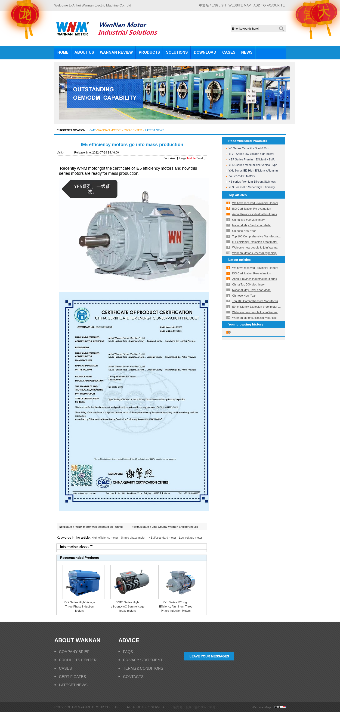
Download (205, 52)
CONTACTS (133, 677)
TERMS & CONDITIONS (143, 668)
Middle (191, 158)
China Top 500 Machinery (248, 219)
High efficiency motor (105, 537)
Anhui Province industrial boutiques (254, 214)
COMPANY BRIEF (74, 652)
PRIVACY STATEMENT (143, 660)
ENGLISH (219, 5)
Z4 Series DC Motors (242, 176)
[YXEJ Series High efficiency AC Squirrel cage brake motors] (131, 598)
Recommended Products (247, 141)
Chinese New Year (244, 231)
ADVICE (128, 640)
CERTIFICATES (72, 677)
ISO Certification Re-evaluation (251, 208)
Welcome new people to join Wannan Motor (259, 247)
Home (62, 52)
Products (149, 52)
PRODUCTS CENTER (78, 660)
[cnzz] (278, 707)
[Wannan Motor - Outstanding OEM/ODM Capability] (174, 123)
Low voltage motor (190, 537)
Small (200, 158)
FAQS (128, 652)
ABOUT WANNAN (77, 640)
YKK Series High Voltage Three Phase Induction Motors (79, 606)
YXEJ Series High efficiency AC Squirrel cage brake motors (128, 606)
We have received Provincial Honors (255, 203)
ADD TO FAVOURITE (269, 5)
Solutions (177, 52)
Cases (228, 52)
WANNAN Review (116, 52)
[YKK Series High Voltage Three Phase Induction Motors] (83, 598)
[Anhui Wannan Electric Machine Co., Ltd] (72, 34)
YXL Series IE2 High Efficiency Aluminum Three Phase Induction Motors (175, 606)
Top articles (237, 195)
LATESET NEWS (73, 685)
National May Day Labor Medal (251, 225)
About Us (84, 52)
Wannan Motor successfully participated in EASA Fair (265, 253)
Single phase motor (133, 537)
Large (182, 158)
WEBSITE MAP (240, 5)
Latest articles (239, 259)
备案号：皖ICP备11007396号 (194, 707)
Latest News (154, 130)
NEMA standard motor (162, 537)
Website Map (261, 707)
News (247, 52)
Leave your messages (209, 656)
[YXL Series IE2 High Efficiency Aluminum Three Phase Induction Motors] (179, 598)
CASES (65, 668)
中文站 (204, 5)
